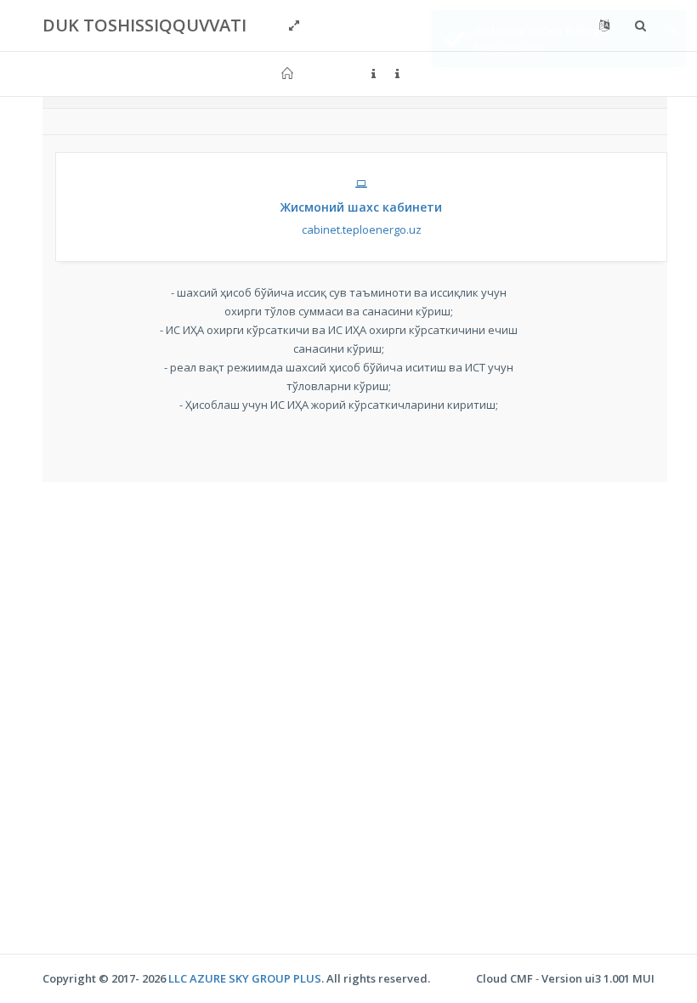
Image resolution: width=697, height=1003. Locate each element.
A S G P (244, 978)
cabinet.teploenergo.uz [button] (361, 218)
